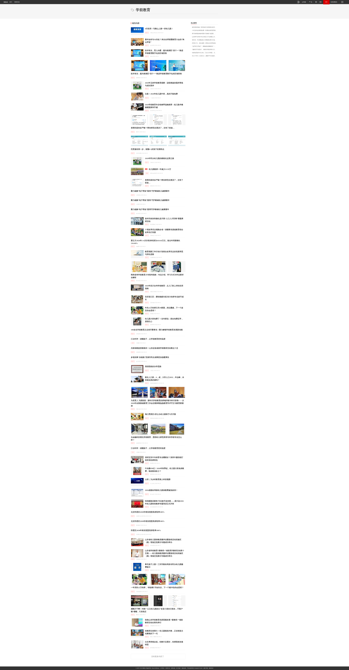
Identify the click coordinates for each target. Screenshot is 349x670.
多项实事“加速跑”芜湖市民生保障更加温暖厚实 (150, 357)
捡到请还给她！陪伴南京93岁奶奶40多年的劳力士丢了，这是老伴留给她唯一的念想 (205, 27)
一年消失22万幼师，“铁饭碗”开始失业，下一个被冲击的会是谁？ (157, 587)
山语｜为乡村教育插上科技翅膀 (157, 479)
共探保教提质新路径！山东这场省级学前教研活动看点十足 (154, 348)
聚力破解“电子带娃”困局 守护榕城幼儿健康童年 (150, 191)
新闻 (133, 343)
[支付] (316, 2)
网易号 (147, 32)
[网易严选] (311, 2)
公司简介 (162, 668)
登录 (326, 2)
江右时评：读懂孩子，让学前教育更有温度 (148, 339)
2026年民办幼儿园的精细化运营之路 (159, 158)
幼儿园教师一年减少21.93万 (160, 169)
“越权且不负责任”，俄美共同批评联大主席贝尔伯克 (205, 49)
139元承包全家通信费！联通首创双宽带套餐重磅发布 (205, 30)
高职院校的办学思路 (153, 366)
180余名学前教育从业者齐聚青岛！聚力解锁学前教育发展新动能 (157, 330)
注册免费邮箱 (333, 2)
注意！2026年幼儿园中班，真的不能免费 (161, 94)
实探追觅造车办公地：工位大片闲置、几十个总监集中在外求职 (205, 52)
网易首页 (6, 2)
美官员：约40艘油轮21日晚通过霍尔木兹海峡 (204, 40)
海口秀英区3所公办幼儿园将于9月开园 (160, 414)
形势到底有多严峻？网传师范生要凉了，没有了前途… (152, 128)
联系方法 (168, 668)
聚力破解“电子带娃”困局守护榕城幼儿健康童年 (150, 209)
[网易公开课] (304, 2)
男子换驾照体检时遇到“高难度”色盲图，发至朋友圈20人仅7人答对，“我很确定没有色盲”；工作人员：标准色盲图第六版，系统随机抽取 (205, 33)
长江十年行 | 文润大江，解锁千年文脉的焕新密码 (205, 56)
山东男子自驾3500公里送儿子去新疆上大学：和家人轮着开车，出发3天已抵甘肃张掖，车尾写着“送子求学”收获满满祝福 (205, 36)
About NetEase (155, 668)
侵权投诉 (211, 668)
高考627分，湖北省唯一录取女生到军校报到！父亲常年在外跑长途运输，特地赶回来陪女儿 (205, 43)
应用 (10, 2)
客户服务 (178, 668)
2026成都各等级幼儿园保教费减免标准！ (161, 490)
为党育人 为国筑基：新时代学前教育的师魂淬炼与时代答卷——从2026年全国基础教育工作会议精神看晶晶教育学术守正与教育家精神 (157, 403)
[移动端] (298, 2)
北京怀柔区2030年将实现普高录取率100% (148, 512)
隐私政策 (184, 668)
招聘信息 (173, 668)
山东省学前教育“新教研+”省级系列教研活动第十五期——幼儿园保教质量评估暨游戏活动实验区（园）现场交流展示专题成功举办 (164, 553)
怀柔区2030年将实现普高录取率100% (146, 530)
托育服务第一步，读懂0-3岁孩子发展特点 (147, 149)
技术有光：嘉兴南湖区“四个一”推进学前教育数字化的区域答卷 (156, 74)
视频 (147, 173)
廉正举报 (206, 668)
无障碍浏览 (17, 2)
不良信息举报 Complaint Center (195, 668)
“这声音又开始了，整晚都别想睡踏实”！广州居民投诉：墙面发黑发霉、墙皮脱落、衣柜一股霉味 (205, 46)
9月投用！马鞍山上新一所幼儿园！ (159, 29)
